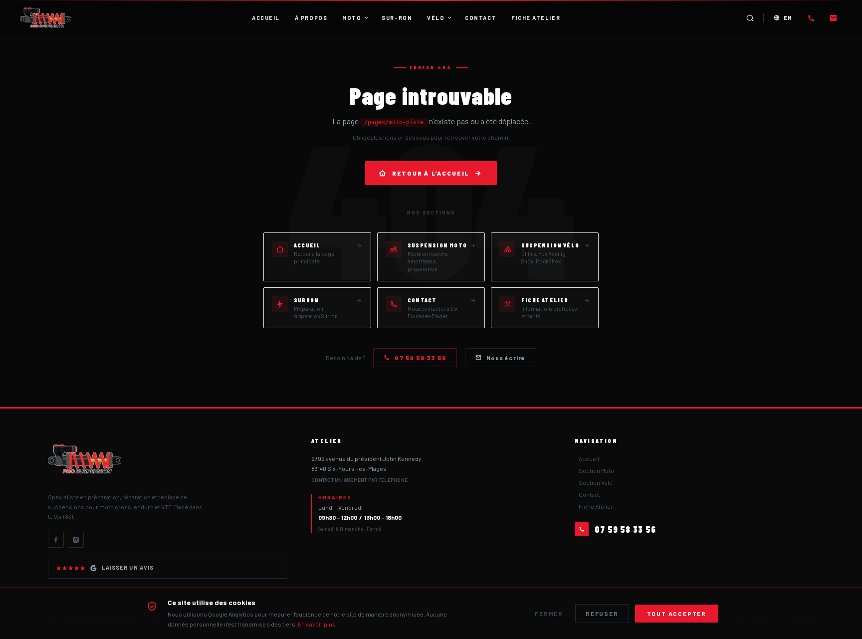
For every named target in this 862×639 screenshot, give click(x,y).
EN (788, 17)
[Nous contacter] (833, 18)
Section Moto (596, 470)
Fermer (549, 613)
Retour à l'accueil (430, 173)
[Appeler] (811, 18)
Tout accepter (676, 613)
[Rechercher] (750, 18)
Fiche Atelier (596, 506)
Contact (589, 494)
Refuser (602, 613)
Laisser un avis (128, 567)
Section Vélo (596, 482)
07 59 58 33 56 (420, 357)
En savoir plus (317, 624)
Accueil (589, 458)
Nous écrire (505, 357)
